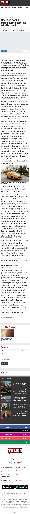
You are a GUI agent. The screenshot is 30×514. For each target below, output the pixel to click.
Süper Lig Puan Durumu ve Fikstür (5, 475)
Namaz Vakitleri (7, 471)
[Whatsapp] (20, 462)
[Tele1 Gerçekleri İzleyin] (5, 2)
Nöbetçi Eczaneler (7, 467)
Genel (11, 17)
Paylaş (4, 51)
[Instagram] (15, 462)
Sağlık (10, 495)
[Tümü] (28, 373)
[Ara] (25, 2)
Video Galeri (4, 17)
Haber (14, 7)
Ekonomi (20, 7)
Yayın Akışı (20, 495)
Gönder (4, 364)
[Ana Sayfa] (2, 7)
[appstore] (8, 487)
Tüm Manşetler (21, 474)
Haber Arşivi (21, 480)
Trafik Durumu (21, 471)
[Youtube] (18, 462)
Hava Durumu (21, 467)
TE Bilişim (10, 512)
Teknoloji (4, 495)
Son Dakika (7, 7)
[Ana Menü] (27, 2)
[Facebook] (9, 462)
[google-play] (22, 487)
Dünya (26, 7)
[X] (12, 462)
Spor (14, 495)
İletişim (26, 495)
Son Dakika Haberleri (8, 480)
